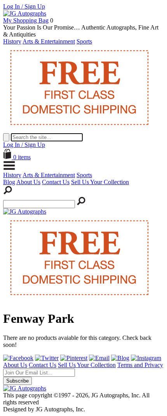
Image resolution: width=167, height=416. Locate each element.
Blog (9, 182)
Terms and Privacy (140, 365)
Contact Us (56, 182)
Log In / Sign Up (24, 6)
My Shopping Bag (26, 20)
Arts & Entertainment (49, 41)
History (12, 41)
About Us (28, 182)
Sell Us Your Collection (100, 182)
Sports (84, 41)
